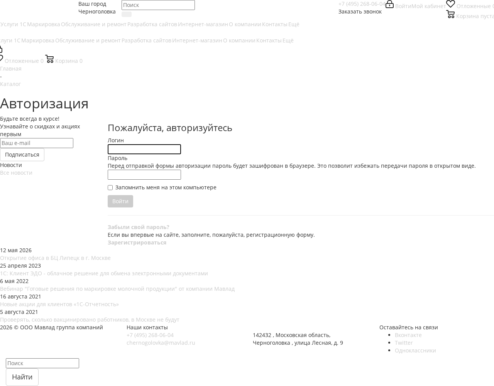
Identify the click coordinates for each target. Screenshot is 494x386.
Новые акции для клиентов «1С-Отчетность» (59, 304)
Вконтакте (408, 335)
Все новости (16, 172)
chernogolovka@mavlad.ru (161, 342)
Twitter (404, 342)
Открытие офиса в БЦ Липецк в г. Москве (55, 257)
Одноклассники (415, 350)
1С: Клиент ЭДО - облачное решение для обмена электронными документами (104, 273)
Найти (22, 376)
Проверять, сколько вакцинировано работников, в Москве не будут (89, 319)
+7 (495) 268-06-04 (362, 3)
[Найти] (127, 14)
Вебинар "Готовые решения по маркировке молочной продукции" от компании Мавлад (117, 288)
